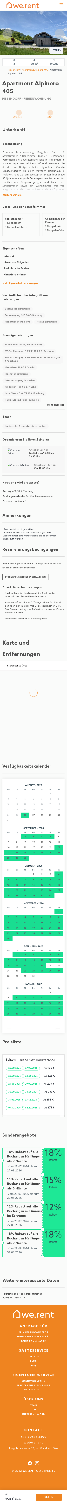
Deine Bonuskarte (33, 1341)
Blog (33, 1361)
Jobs (33, 1410)
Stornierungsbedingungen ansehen (25, 577)
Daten (49, 1497)
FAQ (33, 1366)
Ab (6, 1494)
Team (33, 1405)
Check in (33, 1357)
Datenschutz (33, 1390)
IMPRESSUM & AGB (33, 1414)
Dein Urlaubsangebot (34, 1332)
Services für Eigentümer (33, 1385)
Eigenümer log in (33, 1381)
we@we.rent (33, 1442)
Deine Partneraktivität (33, 1337)
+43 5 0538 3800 (33, 1437)
